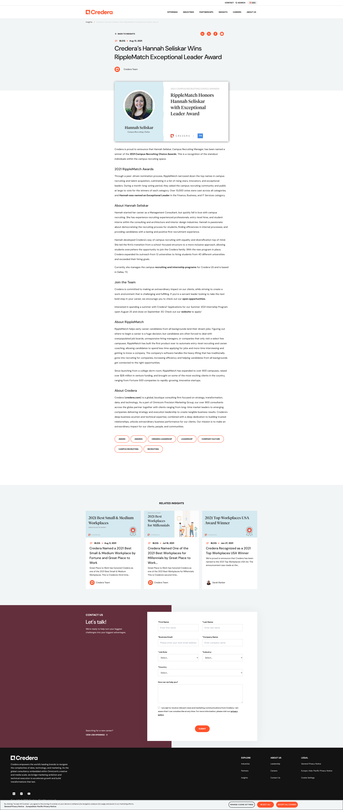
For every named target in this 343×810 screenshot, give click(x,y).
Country (162, 667)
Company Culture (211, 439)
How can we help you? (168, 682)
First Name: (163, 622)
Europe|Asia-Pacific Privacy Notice (41, 806)
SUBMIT (202, 729)
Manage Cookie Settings (241, 804)
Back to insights (126, 34)
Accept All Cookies (287, 804)
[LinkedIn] (14, 793)
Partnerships (206, 12)
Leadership (187, 439)
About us (251, 12)
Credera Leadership (162, 439)
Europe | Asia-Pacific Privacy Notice (316, 771)
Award (122, 439)
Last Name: (207, 622)
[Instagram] (21, 793)
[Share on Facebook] (215, 34)
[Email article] (222, 34)
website (186, 311)
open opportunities (193, 298)
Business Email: (165, 637)
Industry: (207, 652)
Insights (223, 12)
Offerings (172, 12)
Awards (139, 439)
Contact (229, 2)
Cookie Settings (308, 777)
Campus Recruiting (128, 449)
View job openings (95, 735)
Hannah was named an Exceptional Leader (144, 195)
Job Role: (162, 652)
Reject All (265, 804)
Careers (237, 12)
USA (254, 2)
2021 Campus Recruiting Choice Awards (153, 154)
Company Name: (210, 637)
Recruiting (153, 449)
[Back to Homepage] (99, 12)
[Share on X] (209, 34)
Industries (188, 12)
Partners (244, 771)
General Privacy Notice (311, 764)
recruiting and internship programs (175, 267)
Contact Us (275, 777)
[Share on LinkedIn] (202, 34)
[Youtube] (29, 793)
